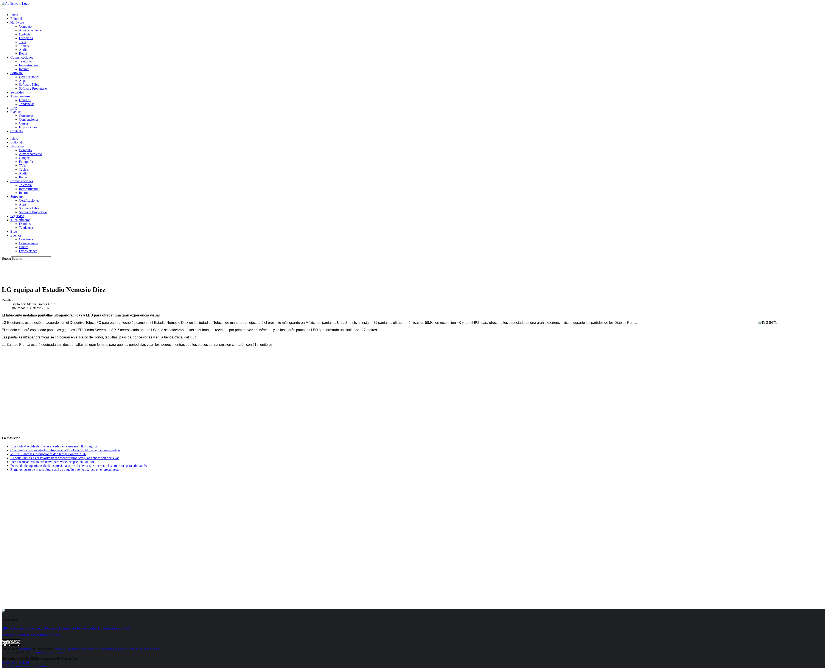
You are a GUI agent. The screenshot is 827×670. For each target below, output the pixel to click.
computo (19, 628)
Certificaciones (29, 77)
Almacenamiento (30, 30)
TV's (22, 42)
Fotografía (26, 38)
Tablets (24, 46)
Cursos (23, 123)
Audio (23, 49)
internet (64, 628)
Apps (22, 81)
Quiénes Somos (21, 666)
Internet (24, 69)
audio (40, 628)
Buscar (6, 258)
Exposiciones (28, 127)
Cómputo (25, 26)
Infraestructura (29, 65)
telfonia (7, 628)
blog (80, 628)
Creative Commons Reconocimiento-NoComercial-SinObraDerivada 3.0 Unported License (108, 648)
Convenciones (28, 119)
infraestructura (107, 628)
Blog (13, 108)
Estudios (25, 100)
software (124, 628)
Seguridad (17, 92)
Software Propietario (33, 88)
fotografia (51, 628)
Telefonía (25, 61)
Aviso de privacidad (15, 662)
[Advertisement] (80, 270)
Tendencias (26, 104)
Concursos (26, 115)
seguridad (90, 628)
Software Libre (29, 84)
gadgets (30, 628)
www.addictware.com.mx (49, 652)
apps (73, 628)
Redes (23, 53)
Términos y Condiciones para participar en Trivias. (31, 634)
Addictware (26, 648)
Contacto (16, 131)
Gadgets (24, 34)
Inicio (5, 666)
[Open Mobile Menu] (3, 8)
